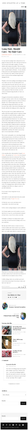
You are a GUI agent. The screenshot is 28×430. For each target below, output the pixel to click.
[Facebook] (6, 425)
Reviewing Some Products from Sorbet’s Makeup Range (7, 330)
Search (3, 400)
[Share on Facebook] (21, 287)
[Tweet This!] (19, 287)
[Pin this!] (25, 287)
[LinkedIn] (19, 425)
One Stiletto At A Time (20, 54)
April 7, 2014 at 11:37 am (11, 366)
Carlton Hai (16, 155)
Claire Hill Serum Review (7, 342)
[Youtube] (13, 425)
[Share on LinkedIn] (23, 287)
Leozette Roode (11, 364)
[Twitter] (3, 425)
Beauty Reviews (5, 286)
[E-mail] (23, 425)
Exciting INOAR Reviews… (7, 353)
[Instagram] (9, 425)
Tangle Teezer (15, 198)
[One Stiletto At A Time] (14, 4)
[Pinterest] (16, 425)
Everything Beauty (7, 54)
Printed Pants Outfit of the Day (11, 316)
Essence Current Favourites (17, 307)
